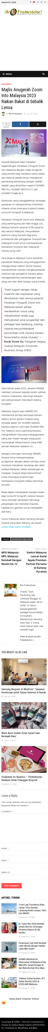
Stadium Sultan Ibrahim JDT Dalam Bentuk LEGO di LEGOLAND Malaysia (32, 981)
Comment (7, 811)
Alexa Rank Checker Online (24, 998)
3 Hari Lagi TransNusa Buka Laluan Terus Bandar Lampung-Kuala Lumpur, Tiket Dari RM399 (32, 909)
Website (5, 872)
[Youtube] (34, 2)
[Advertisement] (24, 46)
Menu (9, 74)
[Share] (20, 124)
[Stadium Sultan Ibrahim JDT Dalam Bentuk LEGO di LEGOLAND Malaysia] (9, 978)
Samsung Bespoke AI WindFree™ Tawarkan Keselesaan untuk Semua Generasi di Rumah (23, 691)
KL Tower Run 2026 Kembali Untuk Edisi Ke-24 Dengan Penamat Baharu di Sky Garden (31, 928)
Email (5, 860)
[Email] (45, 2)
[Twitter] (38, 2)
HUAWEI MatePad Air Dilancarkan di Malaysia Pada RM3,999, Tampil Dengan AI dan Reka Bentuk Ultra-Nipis (32, 963)
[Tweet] (37, 124)
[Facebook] (30, 2)
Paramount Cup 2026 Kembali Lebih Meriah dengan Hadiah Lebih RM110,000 (32, 946)
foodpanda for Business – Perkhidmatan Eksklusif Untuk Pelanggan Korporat (21, 778)
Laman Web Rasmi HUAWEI (16, 526)
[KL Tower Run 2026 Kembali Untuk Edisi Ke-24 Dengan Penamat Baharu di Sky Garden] (9, 924)
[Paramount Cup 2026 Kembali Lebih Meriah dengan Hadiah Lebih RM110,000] (9, 943)
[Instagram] (42, 2)
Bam (35, 1028)
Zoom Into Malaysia (22, 539)
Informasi (6, 84)
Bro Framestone (15, 114)
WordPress (23, 1028)
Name (5, 848)
